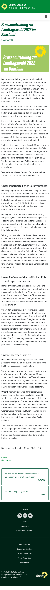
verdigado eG (16, 577)
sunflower (19, 574)
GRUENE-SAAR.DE (17, 4)
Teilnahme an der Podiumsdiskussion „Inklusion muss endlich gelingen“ (25, 476)
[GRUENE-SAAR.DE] (4, 6)
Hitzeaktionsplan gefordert (25, 493)
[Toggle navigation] (46, 16)
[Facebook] (19, 515)
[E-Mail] (30, 515)
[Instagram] (25, 515)
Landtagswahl (7, 460)
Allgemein (5, 457)
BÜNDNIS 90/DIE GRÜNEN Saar (22, 8)
